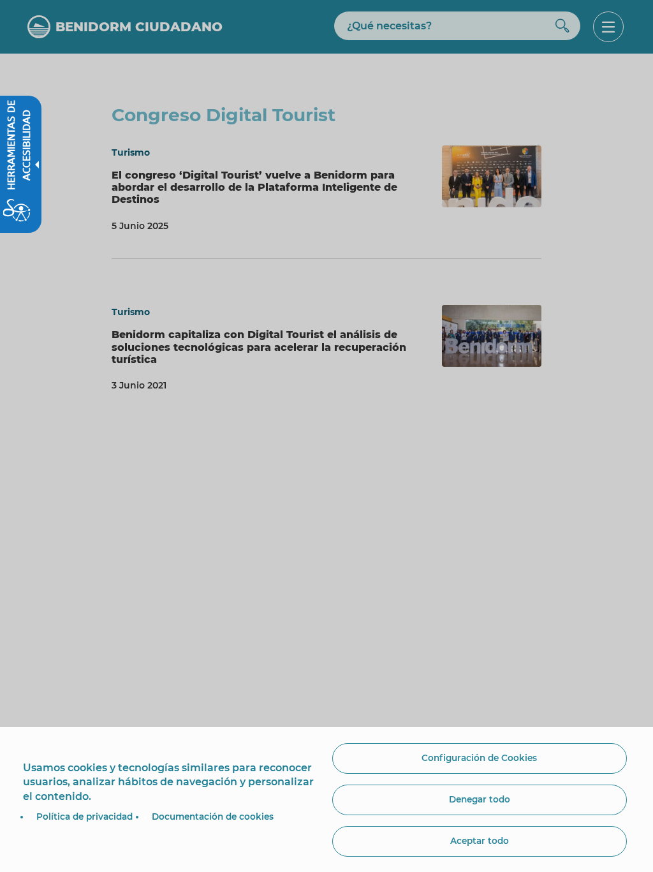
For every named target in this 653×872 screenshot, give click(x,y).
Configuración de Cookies (479, 758)
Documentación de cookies (213, 816)
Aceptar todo (479, 841)
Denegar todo (479, 799)
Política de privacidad (84, 816)
